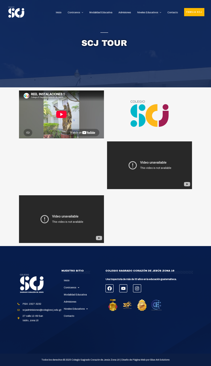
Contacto (172, 12)
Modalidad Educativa (100, 12)
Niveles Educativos (147, 12)
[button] (194, 12)
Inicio (58, 12)
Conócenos (74, 12)
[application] (81, 12)
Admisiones (124, 12)
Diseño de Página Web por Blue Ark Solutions (145, 359)
